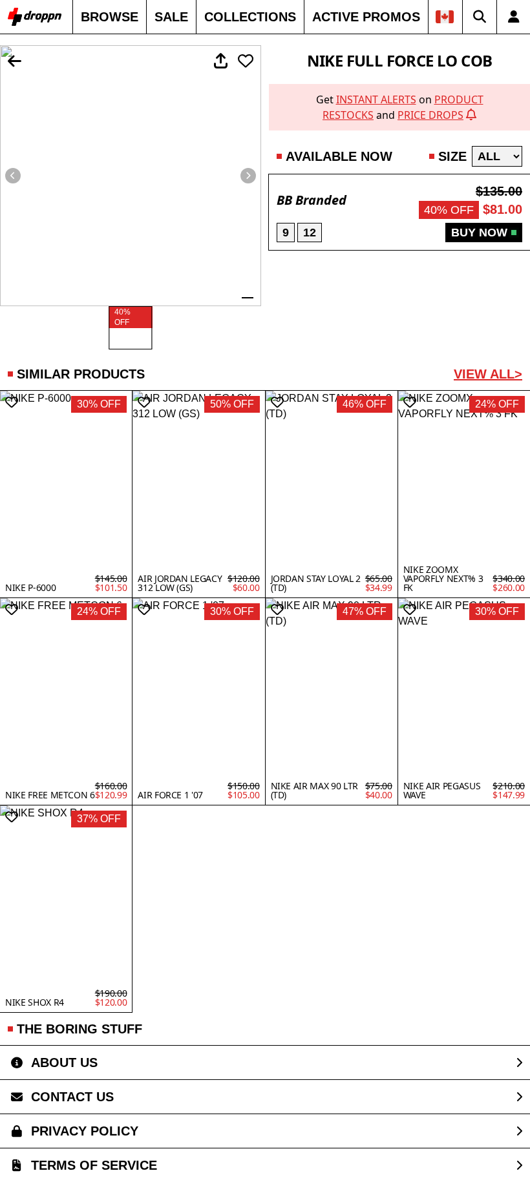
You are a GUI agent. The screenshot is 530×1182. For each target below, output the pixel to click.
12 (309, 232)
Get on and (399, 107)
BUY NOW (479, 232)
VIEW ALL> (488, 374)
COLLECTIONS (250, 17)
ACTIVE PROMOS (366, 17)
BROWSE (109, 17)
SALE (171, 17)
